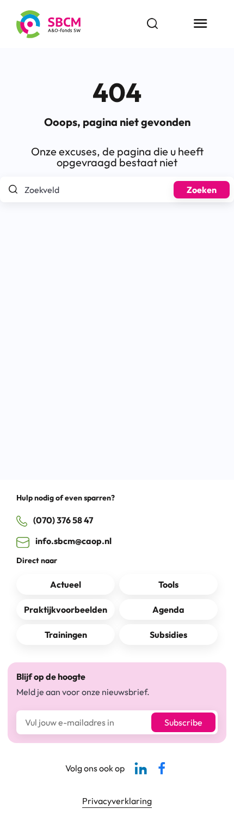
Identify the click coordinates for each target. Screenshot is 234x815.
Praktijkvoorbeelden (65, 609)
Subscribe (183, 722)
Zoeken (202, 189)
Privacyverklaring (117, 800)
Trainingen (66, 634)
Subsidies (168, 634)
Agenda (168, 609)
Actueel (65, 584)
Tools (168, 584)
